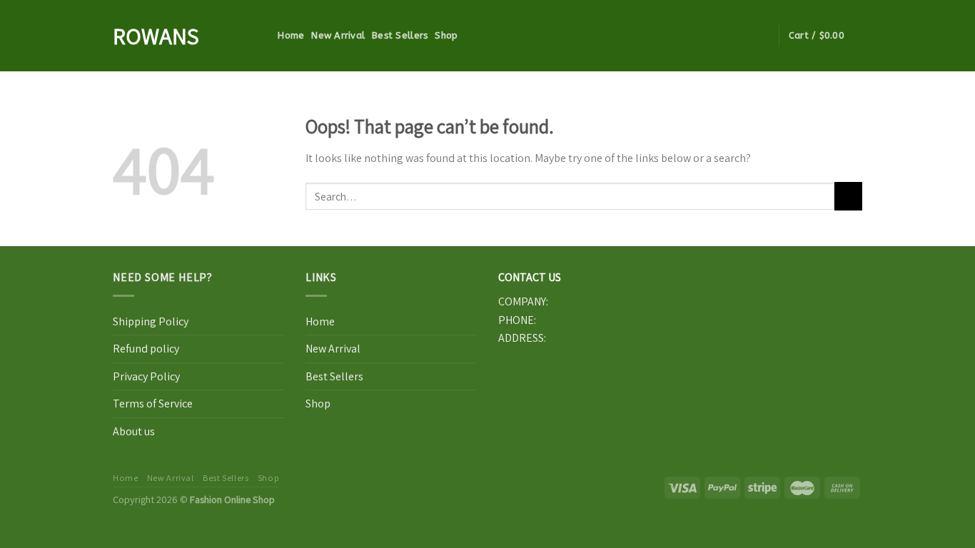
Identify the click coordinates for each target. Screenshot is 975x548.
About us (134, 431)
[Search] (265, 35)
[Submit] (848, 196)
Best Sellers (400, 35)
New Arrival (338, 35)
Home (291, 35)
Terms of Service (153, 403)
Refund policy (146, 348)
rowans (156, 35)
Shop (446, 35)
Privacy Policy (146, 376)
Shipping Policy (150, 321)
